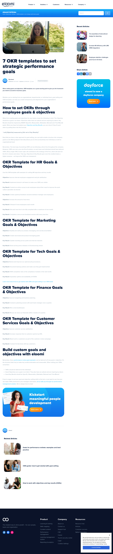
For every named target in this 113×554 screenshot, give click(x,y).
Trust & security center (65, 538)
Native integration (81, 532)
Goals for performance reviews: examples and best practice (42, 449)
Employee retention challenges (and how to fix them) (98, 58)
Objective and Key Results (35, 125)
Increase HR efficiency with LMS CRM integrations (99, 47)
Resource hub (79, 524)
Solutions (43, 4)
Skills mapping (44, 526)
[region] (96, 543)
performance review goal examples (25, 360)
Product (30, 4)
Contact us (61, 526)
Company (81, 4)
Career (60, 535)
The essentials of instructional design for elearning (98, 35)
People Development (42, 80)
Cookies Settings (96, 547)
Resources (68, 4)
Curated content (45, 529)
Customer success (81, 529)
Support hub (62, 529)
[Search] (107, 13)
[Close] (109, 535)
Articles (13, 14)
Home (4, 14)
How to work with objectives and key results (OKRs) (42, 483)
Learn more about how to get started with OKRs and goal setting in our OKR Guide (28, 282)
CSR (59, 532)
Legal (59, 541)
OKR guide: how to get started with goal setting (40, 466)
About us (61, 524)
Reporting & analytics (47, 542)
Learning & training (46, 524)
